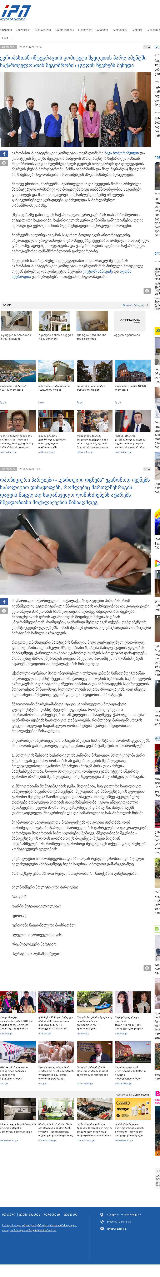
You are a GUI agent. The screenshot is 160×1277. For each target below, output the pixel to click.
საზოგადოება (64, 30)
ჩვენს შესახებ (29, 1214)
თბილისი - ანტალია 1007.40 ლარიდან (13, 388)
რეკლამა (71, 1214)
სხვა (5, 37)
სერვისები (52, 1214)
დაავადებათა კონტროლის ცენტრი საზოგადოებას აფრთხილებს (52, 441)
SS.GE (7, 305)
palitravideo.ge (8, 452)
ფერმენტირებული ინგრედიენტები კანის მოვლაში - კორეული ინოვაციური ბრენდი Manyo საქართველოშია (130, 1132)
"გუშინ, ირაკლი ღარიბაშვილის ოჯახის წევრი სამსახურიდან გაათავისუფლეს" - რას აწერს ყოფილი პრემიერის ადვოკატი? (133, 445)
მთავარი (6, 30)
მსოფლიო (85, 30)
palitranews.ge (85, 1083)
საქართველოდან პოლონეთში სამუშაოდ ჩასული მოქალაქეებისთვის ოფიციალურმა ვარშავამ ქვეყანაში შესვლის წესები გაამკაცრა (132, 1078)
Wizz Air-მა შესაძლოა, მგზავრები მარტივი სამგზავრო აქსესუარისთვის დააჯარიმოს (14, 1075)
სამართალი (43, 30)
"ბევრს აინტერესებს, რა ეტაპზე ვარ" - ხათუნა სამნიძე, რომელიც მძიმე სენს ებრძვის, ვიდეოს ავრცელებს (16, 443)
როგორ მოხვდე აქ (135, 305)
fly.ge (3, 402)
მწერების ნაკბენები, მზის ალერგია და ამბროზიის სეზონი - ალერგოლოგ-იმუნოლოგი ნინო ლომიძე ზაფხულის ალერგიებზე (55, 1132)
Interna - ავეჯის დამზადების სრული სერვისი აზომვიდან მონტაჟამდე (18, 1128)
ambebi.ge (6, 1033)
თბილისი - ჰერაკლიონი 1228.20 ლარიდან (54, 388)
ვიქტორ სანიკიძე (98, 271)
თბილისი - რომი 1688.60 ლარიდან (131, 388)
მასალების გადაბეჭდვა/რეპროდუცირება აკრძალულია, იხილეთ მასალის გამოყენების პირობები (39, 1228)
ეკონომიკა (120, 30)
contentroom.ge (9, 1140)
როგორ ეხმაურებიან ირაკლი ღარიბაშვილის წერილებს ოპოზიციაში (93, 1071)
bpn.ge (4, 1083)
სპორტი (137, 30)
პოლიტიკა (23, 30)
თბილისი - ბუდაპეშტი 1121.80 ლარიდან (91, 388)
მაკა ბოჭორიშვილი (121, 153)
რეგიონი (102, 30)
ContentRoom (141, 1094)
